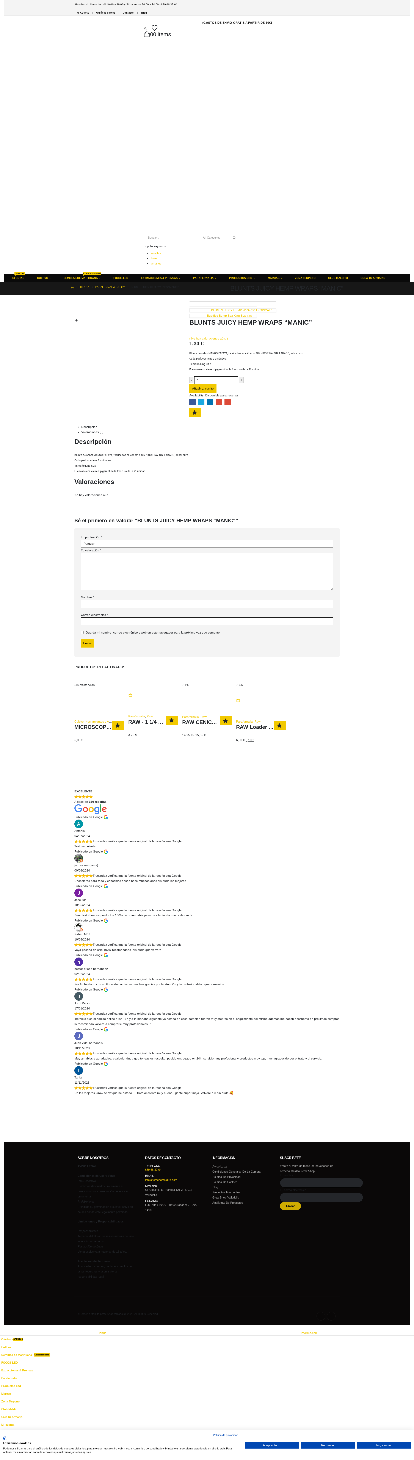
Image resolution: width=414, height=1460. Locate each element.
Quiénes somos (105, 12)
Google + (219, 402)
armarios (156, 263)
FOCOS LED (120, 278)
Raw (150, 716)
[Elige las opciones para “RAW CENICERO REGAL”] (183, 695)
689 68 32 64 (153, 1169)
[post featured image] (99, 692)
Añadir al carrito (203, 388)
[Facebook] (321, 1316)
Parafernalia (203, 278)
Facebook (192, 402)
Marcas (273, 278)
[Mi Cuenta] (145, 29)
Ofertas (18, 277)
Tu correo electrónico (293, 1190)
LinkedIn (210, 402)
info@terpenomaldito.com (161, 1179)
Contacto (128, 12)
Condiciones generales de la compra (236, 1171)
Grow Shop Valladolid (225, 1197)
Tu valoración (91, 550)
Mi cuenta (83, 12)
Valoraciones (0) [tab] (92, 432)
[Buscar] (234, 237)
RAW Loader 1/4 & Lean (265, 727)
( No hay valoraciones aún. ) (208, 338)
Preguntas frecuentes (226, 1192)
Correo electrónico (94, 615)
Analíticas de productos (227, 1202)
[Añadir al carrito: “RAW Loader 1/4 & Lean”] (238, 700)
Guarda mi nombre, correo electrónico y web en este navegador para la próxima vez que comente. (153, 632)
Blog (144, 12)
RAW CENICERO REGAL (212, 722)
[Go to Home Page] (72, 287)
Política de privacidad (226, 1176)
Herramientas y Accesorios (103, 721)
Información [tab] (309, 1333)
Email (227, 402)
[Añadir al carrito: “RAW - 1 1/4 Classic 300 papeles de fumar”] (130, 695)
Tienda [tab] (102, 1333)
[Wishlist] (154, 28)
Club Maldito (338, 278)
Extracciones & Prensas (159, 278)
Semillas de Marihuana (82, 277)
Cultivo (79, 721)
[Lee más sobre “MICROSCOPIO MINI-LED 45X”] (75, 700)
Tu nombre (286, 1175)
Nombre (87, 597)
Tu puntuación (91, 537)
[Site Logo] (93, 145)
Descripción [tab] (89, 427)
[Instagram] (331, 1316)
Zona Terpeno (305, 278)
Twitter (201, 402)
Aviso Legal (219, 1166)
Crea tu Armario (373, 278)
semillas (156, 253)
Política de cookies (224, 1182)
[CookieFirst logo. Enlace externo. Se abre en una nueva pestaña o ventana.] (4, 1438)
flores (154, 258)
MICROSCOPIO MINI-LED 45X (110, 727)
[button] (2, 1327)
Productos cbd (240, 278)
